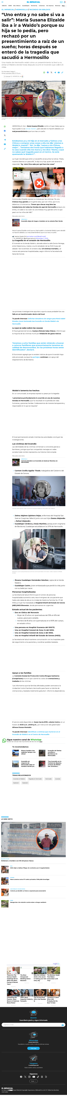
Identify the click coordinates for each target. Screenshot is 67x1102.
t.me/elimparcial (33, 1065)
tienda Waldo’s (31, 129)
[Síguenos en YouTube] (34, 1077)
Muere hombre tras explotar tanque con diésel (28, 752)
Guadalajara (25, 5)
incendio (57, 779)
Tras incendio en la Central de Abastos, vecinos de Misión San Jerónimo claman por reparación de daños (55, 766)
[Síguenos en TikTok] (38, 1077)
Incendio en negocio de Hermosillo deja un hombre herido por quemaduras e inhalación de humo (28, 765)
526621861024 (33, 1042)
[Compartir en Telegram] (55, 72)
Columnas (42, 5)
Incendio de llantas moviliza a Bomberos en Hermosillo (54, 753)
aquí (40, 741)
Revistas (57, 5)
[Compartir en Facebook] (48, 72)
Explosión (25, 783)
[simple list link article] (33, 840)
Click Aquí (33, 1048)
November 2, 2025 (42, 238)
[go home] (33, 1088)
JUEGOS (4, 5)
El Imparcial (8, 10)
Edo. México (17, 5)
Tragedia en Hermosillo (35, 779)
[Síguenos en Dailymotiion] (46, 1077)
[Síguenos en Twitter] (25, 1077)
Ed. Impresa (50, 5)
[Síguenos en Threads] (42, 1077)
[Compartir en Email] (58, 72)
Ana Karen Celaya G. (9, 71)
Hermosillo (22, 10)
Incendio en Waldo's (39, 10)
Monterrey (34, 5)
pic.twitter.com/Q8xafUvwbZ (36, 236)
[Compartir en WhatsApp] (44, 72)
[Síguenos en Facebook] (21, 1077)
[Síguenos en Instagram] (29, 1077)
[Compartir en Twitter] (51, 72)
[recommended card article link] (16, 222)
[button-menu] (2, 2)
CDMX (10, 5)
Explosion (16, 783)
